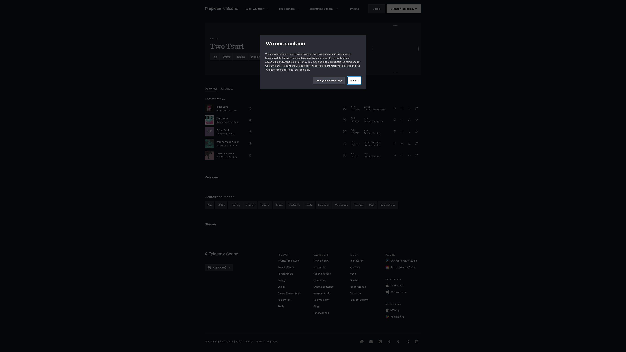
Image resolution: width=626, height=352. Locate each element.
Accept (354, 80)
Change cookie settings (329, 80)
